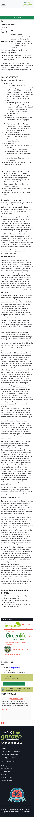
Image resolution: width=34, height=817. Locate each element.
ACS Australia (5, 772)
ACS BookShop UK (7, 780)
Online (7, 670)
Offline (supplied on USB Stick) (15, 672)
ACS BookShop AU (7, 777)
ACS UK (3, 774)
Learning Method (14, 668)
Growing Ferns (17, 698)
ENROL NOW (17, 18)
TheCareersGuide (7, 769)
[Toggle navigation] (3, 4)
